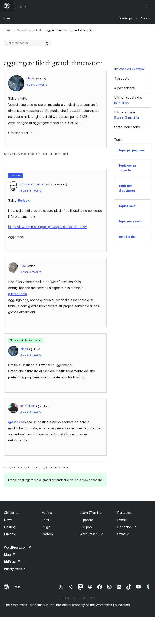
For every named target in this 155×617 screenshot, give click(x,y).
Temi (45, 520)
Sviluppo (86, 527)
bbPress (12, 562)
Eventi (122, 520)
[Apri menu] (148, 6)
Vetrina (47, 513)
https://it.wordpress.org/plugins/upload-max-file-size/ (47, 227)
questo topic (17, 294)
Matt (9, 554)
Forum (8, 18)
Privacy (9, 534)
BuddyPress (15, 569)
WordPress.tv (92, 534)
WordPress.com (17, 547)
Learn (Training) (91, 513)
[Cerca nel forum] (47, 43)
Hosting (10, 527)
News (8, 520)
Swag (123, 534)
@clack (23, 200)
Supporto (86, 520)
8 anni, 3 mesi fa (36, 84)
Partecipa (124, 513)
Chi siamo (11, 513)
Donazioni (126, 527)
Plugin (46, 527)
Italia (17, 587)
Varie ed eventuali (29, 30)
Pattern (47, 534)
